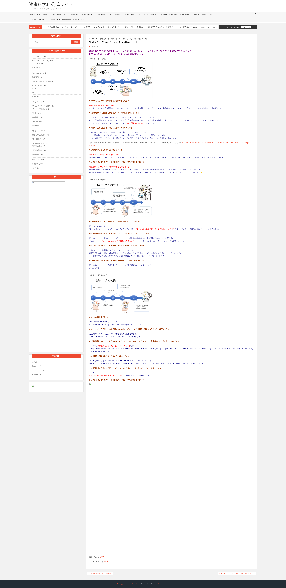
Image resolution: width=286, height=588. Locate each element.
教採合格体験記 (37, 146)
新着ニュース (149, 39)
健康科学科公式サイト (51, 4)
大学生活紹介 (36, 117)
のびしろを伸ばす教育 (59, 14)
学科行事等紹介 (37, 121)
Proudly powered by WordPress (128, 584)
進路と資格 (74, 14)
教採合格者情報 (37, 150)
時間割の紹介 (129, 14)
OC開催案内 (36, 68)
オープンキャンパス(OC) (40, 60)
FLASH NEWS (93, 39)
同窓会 (34, 92)
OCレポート (36, 63)
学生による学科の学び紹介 (146, 14)
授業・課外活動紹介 (105, 14)
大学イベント (36, 102)
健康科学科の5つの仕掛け (39, 14)
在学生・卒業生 (120, 39)
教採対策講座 (184, 14)
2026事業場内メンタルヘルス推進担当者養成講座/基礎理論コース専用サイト (57, 19)
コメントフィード (38, 370)
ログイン (35, 362)
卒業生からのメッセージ (168, 14)
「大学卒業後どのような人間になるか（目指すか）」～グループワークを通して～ (98, 27)
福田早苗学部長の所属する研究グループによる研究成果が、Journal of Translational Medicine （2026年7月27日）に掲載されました (181, 27)
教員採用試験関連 (38, 143)
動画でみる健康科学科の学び (42, 81)
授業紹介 (118, 14)
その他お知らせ (104, 39)
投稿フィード (36, 366)
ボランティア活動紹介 (39, 109)
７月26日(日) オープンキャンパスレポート (49, 27)
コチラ (102, 557)
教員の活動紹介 (207, 14)
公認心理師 (35, 77)
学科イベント (36, 131)
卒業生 (34, 88)
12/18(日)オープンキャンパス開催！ (101, 573)
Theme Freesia (163, 584)
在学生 (112, 39)
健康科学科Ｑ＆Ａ (88, 14)
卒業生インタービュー (39, 113)
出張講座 (196, 14)
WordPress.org (37, 374)
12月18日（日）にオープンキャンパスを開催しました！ (236, 573)
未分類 (34, 168)
